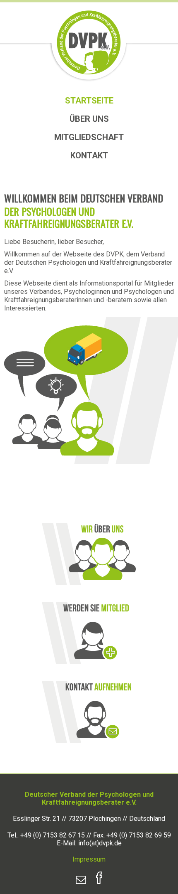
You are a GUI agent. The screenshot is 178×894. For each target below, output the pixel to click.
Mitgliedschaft (89, 137)
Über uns (89, 119)
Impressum (89, 859)
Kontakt (89, 155)
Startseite (89, 101)
